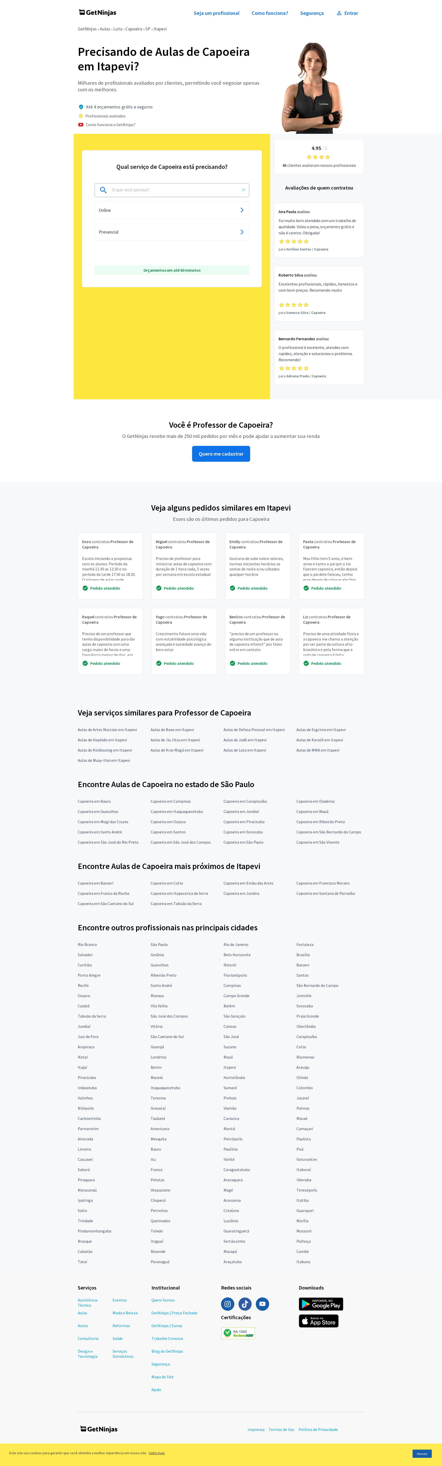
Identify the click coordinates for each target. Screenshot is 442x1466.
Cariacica (231, 1118)
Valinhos (85, 1097)
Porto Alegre (89, 975)
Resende (158, 1251)
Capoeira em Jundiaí (241, 811)
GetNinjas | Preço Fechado (174, 1312)
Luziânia (231, 1220)
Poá (299, 1149)
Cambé (302, 1251)
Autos (83, 1325)
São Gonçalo (235, 1016)
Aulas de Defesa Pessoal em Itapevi (254, 729)
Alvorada (85, 1138)
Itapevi (160, 29)
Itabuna (303, 1261)
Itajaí (82, 1067)
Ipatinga (85, 1200)
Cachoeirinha (89, 1118)
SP (147, 29)
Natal (83, 1057)
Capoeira (133, 29)
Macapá (230, 1251)
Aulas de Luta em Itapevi (245, 750)
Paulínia (231, 1149)
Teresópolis (306, 1190)
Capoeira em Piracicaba (244, 821)
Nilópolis (86, 1108)
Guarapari (305, 1210)
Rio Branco (87, 944)
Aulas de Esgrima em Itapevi (321, 729)
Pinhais (230, 1097)
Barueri (302, 964)
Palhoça (303, 1241)
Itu (153, 1159)
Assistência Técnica (87, 1302)
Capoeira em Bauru (94, 801)
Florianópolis (235, 975)
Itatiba (302, 1200)
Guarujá (157, 1046)
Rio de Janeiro (236, 944)
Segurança (312, 13)
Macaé (301, 1118)
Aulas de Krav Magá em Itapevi (177, 750)
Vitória (156, 1026)
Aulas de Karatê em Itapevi (319, 739)
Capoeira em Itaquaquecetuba (177, 811)
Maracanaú (87, 1190)
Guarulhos (160, 964)
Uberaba (303, 1179)
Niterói (230, 964)
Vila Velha (159, 1005)
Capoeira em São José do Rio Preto (108, 842)
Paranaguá (160, 1261)
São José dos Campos (169, 1016)
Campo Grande (236, 995)
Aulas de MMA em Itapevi (317, 750)
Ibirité (229, 1159)
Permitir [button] (422, 1454)
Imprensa (256, 1429)
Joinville (304, 995)
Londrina (158, 1057)
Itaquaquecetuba (165, 1087)
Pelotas (157, 1179)
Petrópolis (233, 1138)
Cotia (301, 1046)
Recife (83, 985)
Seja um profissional (216, 13)
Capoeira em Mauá (312, 811)
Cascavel (85, 1159)
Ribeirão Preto (163, 975)
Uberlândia (306, 1026)
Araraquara (233, 1179)
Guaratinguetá (236, 1230)
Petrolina (159, 1210)
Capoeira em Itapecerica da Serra (179, 893)
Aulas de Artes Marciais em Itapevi (107, 729)
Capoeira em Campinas (171, 801)
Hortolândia (234, 1077)
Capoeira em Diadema (315, 801)
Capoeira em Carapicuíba (245, 801)
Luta (117, 29)
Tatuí (82, 1261)
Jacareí (302, 1097)
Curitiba (85, 964)
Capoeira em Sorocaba (243, 831)
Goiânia (157, 954)
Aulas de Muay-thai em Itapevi (104, 760)
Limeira (84, 1149)
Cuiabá (84, 1005)
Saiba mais (157, 1453)
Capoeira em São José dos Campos (181, 842)
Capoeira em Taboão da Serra (176, 903)
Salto (82, 1210)
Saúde (118, 1338)
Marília (302, 1220)
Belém (229, 1005)
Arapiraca (86, 1046)
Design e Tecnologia (87, 1354)
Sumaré (230, 1087)
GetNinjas (87, 29)
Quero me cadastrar (221, 453)
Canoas (230, 1026)
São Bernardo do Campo (317, 985)
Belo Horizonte (237, 954)
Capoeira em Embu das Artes (248, 883)
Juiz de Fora (88, 1036)
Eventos (120, 1300)
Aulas (105, 29)
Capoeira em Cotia (167, 883)
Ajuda (156, 1389)
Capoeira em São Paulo (243, 842)
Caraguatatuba (237, 1169)
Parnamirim (88, 1128)
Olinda (302, 1077)
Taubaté (158, 1118)
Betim (156, 1067)
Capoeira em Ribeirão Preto (320, 821)
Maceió (157, 1077)
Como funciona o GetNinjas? (111, 124)
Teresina (158, 1097)
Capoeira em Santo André (100, 831)
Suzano (230, 1046)
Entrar (351, 13)
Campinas (232, 985)
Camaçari (304, 1128)
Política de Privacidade (318, 1429)
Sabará (84, 1169)
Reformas (121, 1325)
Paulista (303, 1138)
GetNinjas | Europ (166, 1325)
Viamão (230, 1108)
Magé (228, 1190)
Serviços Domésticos (123, 1354)
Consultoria (88, 1338)
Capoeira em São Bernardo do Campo (328, 831)
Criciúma (231, 1210)
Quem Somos (163, 1300)
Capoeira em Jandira (241, 893)
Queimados (160, 1220)
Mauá (228, 1057)
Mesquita (159, 1138)
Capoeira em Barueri (95, 883)
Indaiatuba (87, 1087)
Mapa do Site (162, 1376)
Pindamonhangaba (94, 1230)
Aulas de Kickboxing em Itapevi (105, 750)
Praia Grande (307, 1016)
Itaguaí (157, 1241)
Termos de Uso (281, 1429)
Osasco (84, 995)
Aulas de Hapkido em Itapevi (102, 739)
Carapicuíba (306, 1036)
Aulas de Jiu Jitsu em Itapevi (175, 739)
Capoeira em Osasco (168, 821)
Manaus (157, 995)
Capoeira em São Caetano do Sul (106, 903)
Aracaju (302, 1067)
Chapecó (158, 1200)
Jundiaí (84, 1026)
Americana (160, 1128)
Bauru (156, 1149)
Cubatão (85, 1251)
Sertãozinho (234, 1241)
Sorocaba (304, 1005)
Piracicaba (87, 1077)
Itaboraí (303, 1169)
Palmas (303, 1108)
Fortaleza (305, 944)
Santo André (161, 985)
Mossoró (304, 1230)
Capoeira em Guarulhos (98, 811)
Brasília (303, 954)
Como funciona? (270, 13)
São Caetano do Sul (167, 1036)
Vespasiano (160, 1190)
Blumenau (305, 1057)
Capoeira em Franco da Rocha (103, 893)
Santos (302, 975)
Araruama (232, 1200)
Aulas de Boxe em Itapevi (172, 729)
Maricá (229, 1128)
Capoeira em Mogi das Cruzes (103, 821)
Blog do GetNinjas (167, 1351)
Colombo (304, 1087)
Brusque (85, 1241)
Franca (156, 1169)
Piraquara (86, 1179)
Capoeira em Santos (168, 831)
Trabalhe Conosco (167, 1338)
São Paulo (159, 944)
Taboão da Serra (92, 1016)
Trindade (85, 1220)
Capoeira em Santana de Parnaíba (325, 893)
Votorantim (306, 1159)
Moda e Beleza (125, 1312)
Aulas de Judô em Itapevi (245, 739)
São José (231, 1036)
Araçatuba (233, 1261)
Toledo (157, 1230)
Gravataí (158, 1108)
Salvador (85, 954)
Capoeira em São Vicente (317, 842)
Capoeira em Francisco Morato (323, 883)
